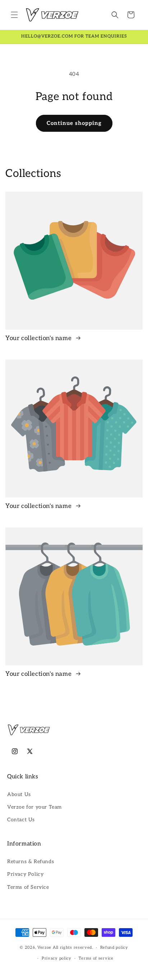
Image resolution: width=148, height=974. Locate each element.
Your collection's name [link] (39, 338)
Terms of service (96, 958)
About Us (19, 794)
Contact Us (21, 820)
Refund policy (114, 947)
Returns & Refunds (30, 861)
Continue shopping (74, 123)
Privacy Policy (25, 874)
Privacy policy (56, 958)
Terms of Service (28, 887)
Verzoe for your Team (34, 807)
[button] (14, 15)
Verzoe (44, 947)
